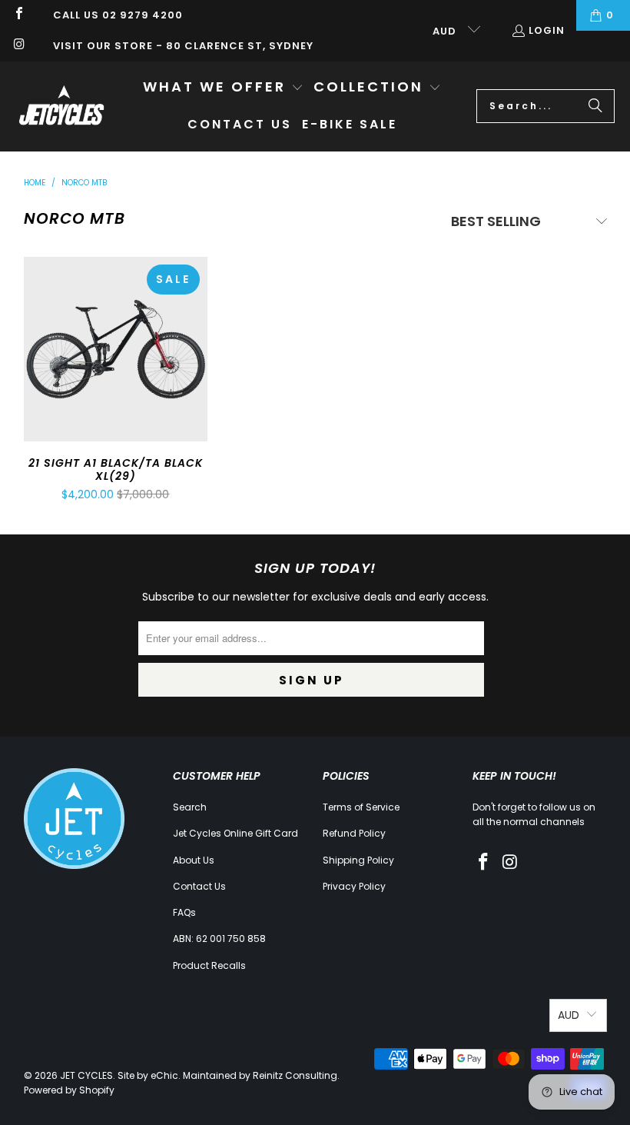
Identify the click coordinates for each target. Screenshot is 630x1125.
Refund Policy (354, 833)
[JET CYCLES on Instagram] (18, 45)
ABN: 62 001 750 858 (219, 938)
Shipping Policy (358, 860)
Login (547, 30)
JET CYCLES (86, 1075)
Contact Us (199, 886)
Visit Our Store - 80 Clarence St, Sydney (183, 45)
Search (190, 807)
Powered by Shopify (69, 1090)
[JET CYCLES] (61, 106)
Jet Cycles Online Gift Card (235, 833)
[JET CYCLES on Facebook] (18, 15)
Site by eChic (148, 1075)
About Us (193, 860)
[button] (223, 88)
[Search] (595, 106)
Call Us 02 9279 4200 (118, 15)
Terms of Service (361, 807)
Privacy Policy (354, 886)
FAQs (184, 912)
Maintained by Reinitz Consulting (260, 1075)
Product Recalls (209, 965)
